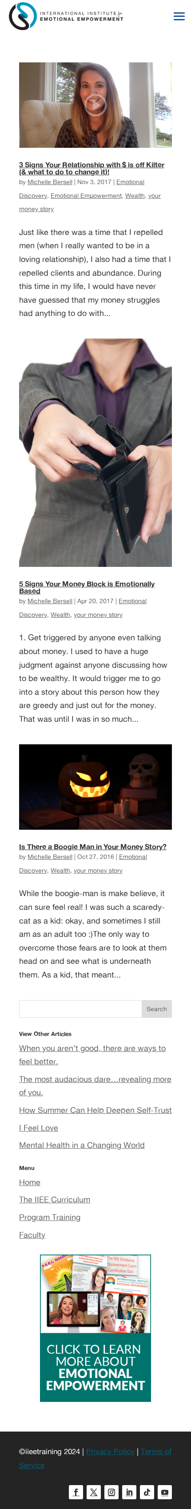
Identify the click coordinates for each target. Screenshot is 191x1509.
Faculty (32, 1235)
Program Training (49, 1217)
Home (29, 1182)
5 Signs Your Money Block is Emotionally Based (87, 587)
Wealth (135, 195)
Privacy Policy (110, 1451)
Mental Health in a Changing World (82, 1145)
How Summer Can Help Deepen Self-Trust (95, 1110)
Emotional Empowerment (86, 195)
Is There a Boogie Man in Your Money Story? (93, 846)
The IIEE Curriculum (54, 1199)
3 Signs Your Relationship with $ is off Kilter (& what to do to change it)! (91, 168)
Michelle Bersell (50, 181)
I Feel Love (38, 1127)
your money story (98, 614)
